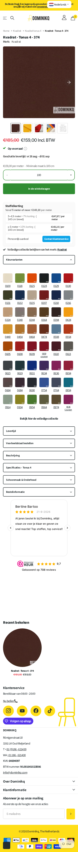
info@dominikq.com (15, 772)
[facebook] (35, 711)
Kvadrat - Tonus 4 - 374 (22, 671)
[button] (69, 82)
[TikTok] (49, 711)
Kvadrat (17, 30)
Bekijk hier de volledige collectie (39, 418)
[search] (12, 18)
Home (6, 30)
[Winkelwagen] (73, 18)
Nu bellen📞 (10, 701)
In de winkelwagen (39, 188)
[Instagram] (8, 711)
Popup (25, 149)
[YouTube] (22, 711)
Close (39, 781)
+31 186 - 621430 (16, 755)
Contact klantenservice (56, 239)
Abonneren (70, 814)
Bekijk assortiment (5, 18)
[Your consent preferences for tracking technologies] (6, 845)
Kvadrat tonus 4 (33, 30)
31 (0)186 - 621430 (16, 749)
